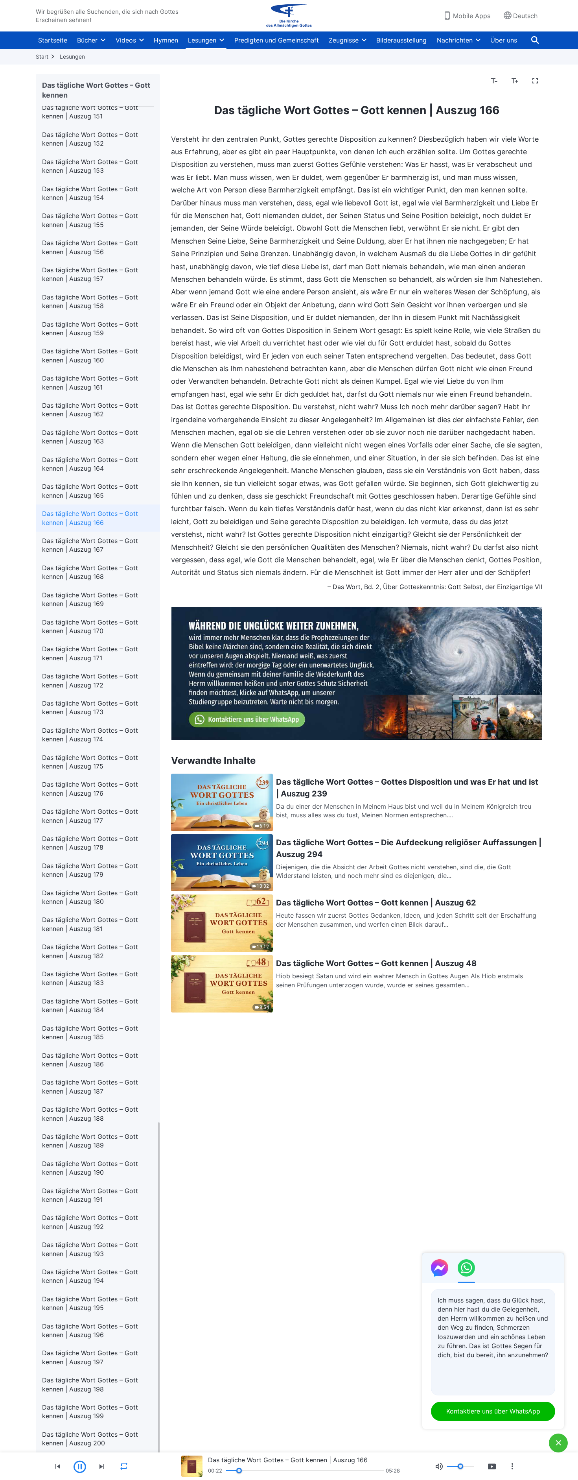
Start (42, 56)
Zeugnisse (344, 40)
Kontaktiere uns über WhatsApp (493, 1411)
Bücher (87, 40)
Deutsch (525, 16)
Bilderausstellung (401, 40)
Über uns (503, 40)
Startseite (52, 40)
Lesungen (202, 40)
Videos (126, 40)
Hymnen (166, 40)
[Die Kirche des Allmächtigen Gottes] (289, 15)
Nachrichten (455, 40)
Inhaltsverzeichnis (202, 81)
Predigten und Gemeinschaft (276, 40)
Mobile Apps (471, 16)
